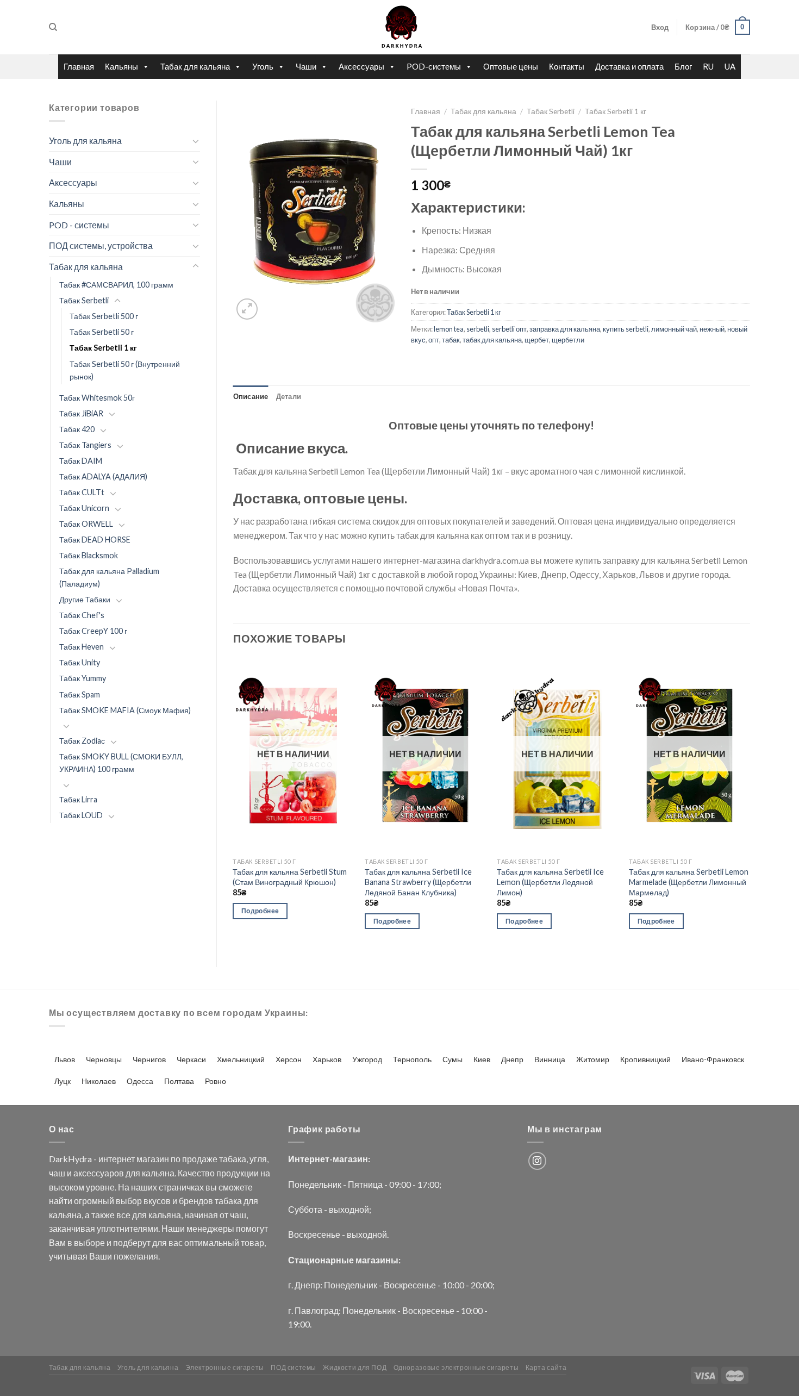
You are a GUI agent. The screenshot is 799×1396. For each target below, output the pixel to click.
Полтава (179, 1081)
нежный (712, 329)
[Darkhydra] (399, 27)
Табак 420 (77, 429)
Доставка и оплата (629, 66)
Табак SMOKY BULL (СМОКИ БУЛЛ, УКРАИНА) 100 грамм (121, 763)
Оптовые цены (510, 66)
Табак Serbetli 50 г (102, 331)
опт (433, 339)
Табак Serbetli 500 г (104, 316)
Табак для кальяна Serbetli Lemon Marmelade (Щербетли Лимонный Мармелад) (688, 881)
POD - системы (79, 225)
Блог (683, 66)
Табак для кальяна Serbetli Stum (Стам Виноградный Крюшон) (290, 877)
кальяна (158, 1173)
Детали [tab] (289, 396)
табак (451, 339)
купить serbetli (625, 329)
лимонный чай (674, 329)
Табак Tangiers (85, 445)
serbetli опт (509, 329)
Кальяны (121, 66)
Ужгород (367, 1059)
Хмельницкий (241, 1059)
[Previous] (234, 803)
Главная (79, 66)
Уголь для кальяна (85, 140)
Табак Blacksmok (88, 555)
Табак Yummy (82, 678)
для (133, 1173)
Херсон (289, 1059)
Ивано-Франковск (713, 1059)
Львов (64, 1059)
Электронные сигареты (224, 1367)
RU (708, 66)
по (175, 1159)
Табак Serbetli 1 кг (103, 347)
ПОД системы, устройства (101, 245)
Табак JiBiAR (81, 413)
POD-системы (434, 66)
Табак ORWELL (86, 523)
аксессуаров (98, 1173)
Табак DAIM (80, 460)
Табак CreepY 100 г (93, 630)
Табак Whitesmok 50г (97, 397)
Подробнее (260, 910)
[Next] (749, 803)
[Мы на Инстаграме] (537, 1161)
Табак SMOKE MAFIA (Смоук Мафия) (125, 710)
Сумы (452, 1059)
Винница (549, 1059)
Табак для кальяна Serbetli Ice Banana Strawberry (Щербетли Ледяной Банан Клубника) (418, 881)
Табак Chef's (81, 615)
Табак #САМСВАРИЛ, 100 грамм (116, 284)
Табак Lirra (78, 799)
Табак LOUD (81, 815)
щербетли (568, 339)
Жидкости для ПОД (354, 1367)
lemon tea (449, 329)
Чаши (306, 66)
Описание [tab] (251, 396)
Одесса (140, 1081)
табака (232, 1159)
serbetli (477, 329)
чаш (57, 1173)
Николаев (99, 1081)
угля (258, 1159)
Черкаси (191, 1059)
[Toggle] (195, 140)
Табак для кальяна (195, 66)
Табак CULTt (81, 492)
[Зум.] (247, 309)
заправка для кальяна (564, 329)
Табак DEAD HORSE (94, 539)
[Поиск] (53, 27)
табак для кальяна (492, 339)
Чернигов (149, 1059)
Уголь (262, 66)
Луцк (62, 1081)
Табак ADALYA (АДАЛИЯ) (103, 476)
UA (730, 66)
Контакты (566, 66)
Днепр (512, 1059)
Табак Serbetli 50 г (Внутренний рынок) (125, 370)
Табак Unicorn (84, 508)
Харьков (327, 1059)
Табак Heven (81, 646)
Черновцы (104, 1059)
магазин (152, 1159)
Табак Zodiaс (82, 740)
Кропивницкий (645, 1059)
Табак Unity (79, 662)
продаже (199, 1159)
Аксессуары (361, 66)
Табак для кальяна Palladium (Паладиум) (109, 577)
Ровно (215, 1081)
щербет (537, 339)
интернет (116, 1159)
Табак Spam (79, 694)
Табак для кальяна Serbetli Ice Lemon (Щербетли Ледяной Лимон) (550, 881)
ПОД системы (293, 1367)
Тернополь (412, 1059)
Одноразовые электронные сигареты (456, 1367)
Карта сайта (546, 1367)
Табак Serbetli (84, 300)
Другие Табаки (84, 599)
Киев (481, 1059)
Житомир (592, 1059)
